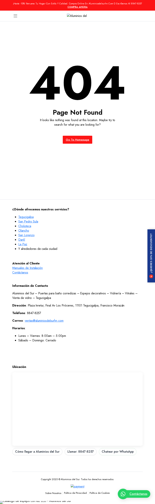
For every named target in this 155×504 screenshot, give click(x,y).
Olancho (23, 230)
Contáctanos (20, 272)
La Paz (22, 244)
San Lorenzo (26, 235)
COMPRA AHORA (77, 7)
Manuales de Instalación (27, 268)
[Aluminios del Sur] (77, 16)
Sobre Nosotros (53, 493)
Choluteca (24, 226)
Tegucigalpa (26, 217)
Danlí (21, 239)
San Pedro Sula (28, 221)
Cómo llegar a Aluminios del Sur (37, 451)
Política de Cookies (99, 493)
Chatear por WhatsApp (118, 451)
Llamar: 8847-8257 (80, 451)
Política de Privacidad (75, 493)
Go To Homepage (77, 140)
